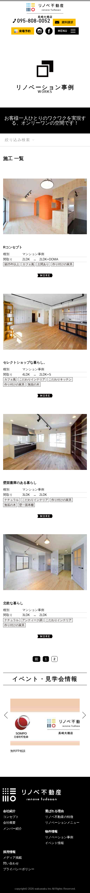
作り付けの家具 (62, 264)
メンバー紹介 (12, 828)
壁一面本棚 (26, 505)
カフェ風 (28, 264)
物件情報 (51, 831)
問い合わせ (11, 863)
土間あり (43, 264)
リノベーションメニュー (62, 822)
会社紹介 (9, 811)
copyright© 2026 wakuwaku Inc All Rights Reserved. (45, 888)
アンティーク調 (32, 620)
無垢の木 (33, 384)
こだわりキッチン (60, 379)
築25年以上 (11, 264)
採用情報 (9, 851)
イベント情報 (54, 843)
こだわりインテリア (32, 379)
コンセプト (11, 816)
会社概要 (9, 822)
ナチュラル (11, 500)
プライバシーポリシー (18, 869)
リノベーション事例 (59, 837)
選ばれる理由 (54, 811)
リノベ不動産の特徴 (59, 816)
